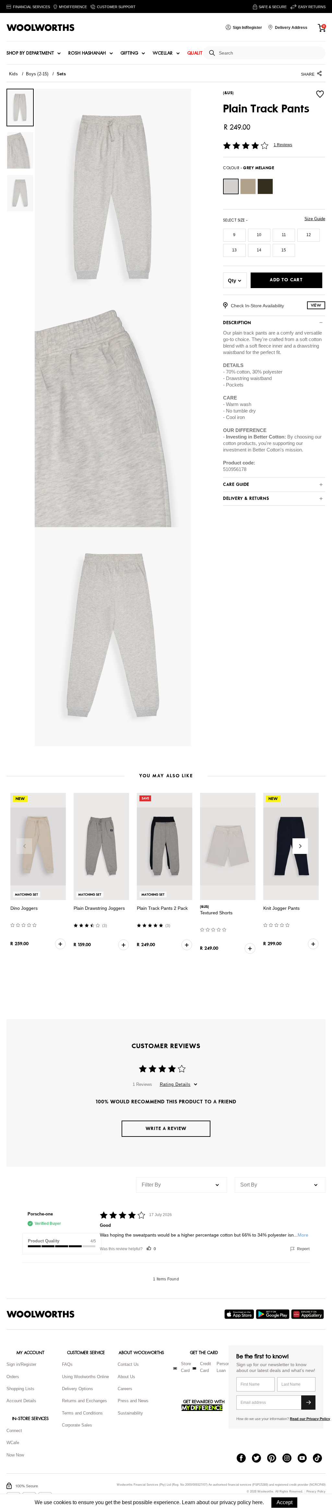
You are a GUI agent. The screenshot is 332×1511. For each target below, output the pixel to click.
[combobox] (269, 53)
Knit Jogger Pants (281, 908)
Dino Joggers (24, 908)
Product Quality (43, 1240)
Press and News (133, 1400)
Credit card (205, 1367)
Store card (186, 1367)
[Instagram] (290, 1459)
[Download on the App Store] (240, 1314)
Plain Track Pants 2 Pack (162, 908)
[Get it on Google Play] (273, 1314)
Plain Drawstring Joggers (99, 908)
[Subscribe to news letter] (308, 1402)
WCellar (163, 53)
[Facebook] (244, 1459)
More (303, 1235)
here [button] (257, 1502)
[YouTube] (305, 1459)
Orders (12, 1376)
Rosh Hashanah (87, 53)
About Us (126, 1376)
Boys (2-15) (37, 73)
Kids (13, 73)
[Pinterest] (274, 1459)
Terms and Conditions (82, 1413)
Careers (125, 1388)
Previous (24, 846)
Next (300, 846)
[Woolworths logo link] (40, 27)
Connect (14, 1430)
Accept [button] (284, 1502)
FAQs (67, 1364)
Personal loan (225, 1367)
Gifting (129, 53)
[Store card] (175, 1368)
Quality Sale (202, 53)
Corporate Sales (77, 1425)
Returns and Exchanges (84, 1400)
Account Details (21, 1400)
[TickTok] (320, 1459)
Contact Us (128, 1364)
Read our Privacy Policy (310, 1419)
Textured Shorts (216, 912)
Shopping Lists (20, 1388)
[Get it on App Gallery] (308, 1314)
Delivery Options (77, 1388)
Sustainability (130, 1413)
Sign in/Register (21, 1364)
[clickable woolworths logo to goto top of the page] (40, 1314)
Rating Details (175, 1084)
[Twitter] (259, 1459)
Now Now (15, 1455)
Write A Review (166, 1128)
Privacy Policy (316, 1491)
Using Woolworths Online (85, 1376)
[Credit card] (194, 1368)
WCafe (12, 1442)
